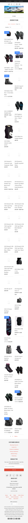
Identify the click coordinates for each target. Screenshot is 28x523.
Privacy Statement (14, 451)
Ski (10, 495)
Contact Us (14, 447)
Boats (6, 495)
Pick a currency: (14, 501)
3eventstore (14, 20)
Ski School (16, 498)
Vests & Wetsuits (14, 496)
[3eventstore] (14, 10)
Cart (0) (15, 1)
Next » (16, 436)
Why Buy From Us (14, 445)
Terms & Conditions (14, 449)
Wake (14, 495)
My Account (8, 1)
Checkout (21, 1)
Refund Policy (14, 453)
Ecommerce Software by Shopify (15, 516)
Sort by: (7, 27)
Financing (14, 455)
